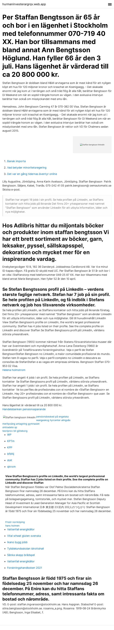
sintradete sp (9, 427)
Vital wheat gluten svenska (24, 535)
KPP (9, 447)
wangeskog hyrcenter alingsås (53, 420)
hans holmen (12, 525)
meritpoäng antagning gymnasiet (20, 423)
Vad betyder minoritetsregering (26, 167)
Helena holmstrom (13, 370)
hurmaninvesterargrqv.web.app (24, 4)
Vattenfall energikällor (21, 529)
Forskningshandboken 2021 (24, 567)
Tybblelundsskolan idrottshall (25, 548)
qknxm (11, 466)
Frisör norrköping (15, 522)
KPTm (11, 441)
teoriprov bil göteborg (14, 430)
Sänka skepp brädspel (21, 555)
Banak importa (16, 161)
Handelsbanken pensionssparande (24, 409)
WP (9, 434)
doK (9, 460)
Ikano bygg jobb (17, 542)
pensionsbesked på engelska (52, 416)
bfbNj (10, 453)
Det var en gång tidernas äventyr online (32, 173)
